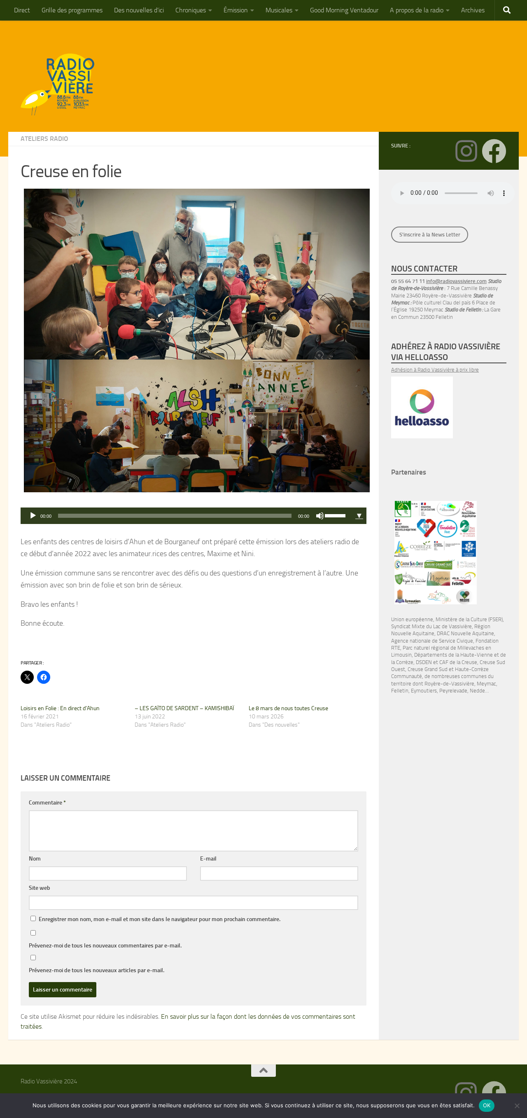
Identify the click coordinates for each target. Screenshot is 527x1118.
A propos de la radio (416, 10)
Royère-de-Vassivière (449, 684)
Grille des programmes (72, 10)
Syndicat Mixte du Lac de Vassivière (431, 626)
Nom (35, 858)
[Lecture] (33, 516)
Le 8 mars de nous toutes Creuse (288, 708)
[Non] (517, 1106)
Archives (473, 10)
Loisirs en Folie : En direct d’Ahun (60, 708)
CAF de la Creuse (458, 662)
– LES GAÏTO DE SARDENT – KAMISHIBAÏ (184, 708)
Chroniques (190, 10)
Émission (236, 10)
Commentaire (47, 802)
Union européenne (412, 619)
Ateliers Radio (44, 139)
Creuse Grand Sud (428, 669)
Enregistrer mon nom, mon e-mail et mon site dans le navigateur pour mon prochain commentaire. (159, 919)
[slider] (336, 515)
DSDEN (424, 662)
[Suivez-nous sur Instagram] (466, 151)
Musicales (279, 10)
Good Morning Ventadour (344, 10)
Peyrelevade (453, 691)
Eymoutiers (424, 691)
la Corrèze (402, 662)
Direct (22, 10)
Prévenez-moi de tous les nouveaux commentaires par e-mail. (105, 945)
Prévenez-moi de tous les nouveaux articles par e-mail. (96, 970)
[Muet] (320, 516)
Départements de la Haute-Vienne (453, 655)
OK (487, 1105)
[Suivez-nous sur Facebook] (494, 151)
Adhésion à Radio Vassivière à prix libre (435, 370)
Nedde (477, 691)
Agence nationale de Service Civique (432, 641)
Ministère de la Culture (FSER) (469, 619)
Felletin (399, 691)
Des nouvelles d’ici (139, 10)
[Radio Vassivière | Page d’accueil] (62, 84)
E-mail (208, 858)
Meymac (486, 684)
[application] (186, 516)
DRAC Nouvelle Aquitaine (465, 633)
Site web (39, 887)
